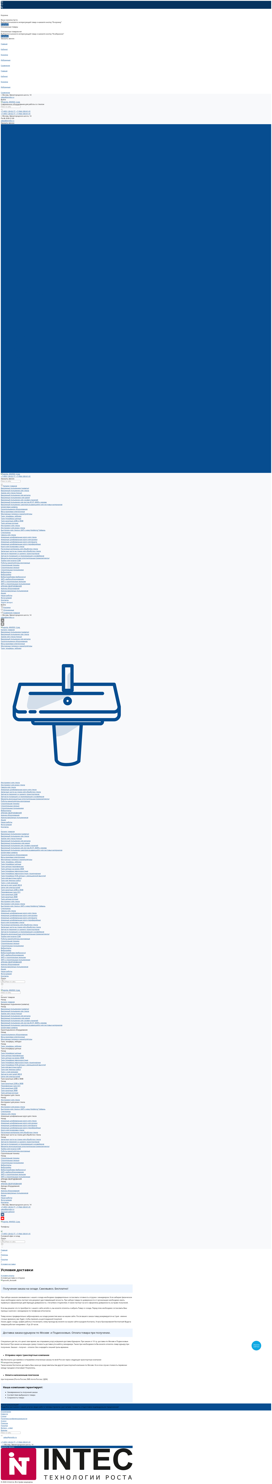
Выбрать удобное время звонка (254, 759)
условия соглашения (251, 748)
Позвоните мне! (253, 741)
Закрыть (265, 3)
